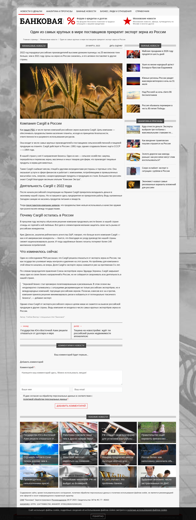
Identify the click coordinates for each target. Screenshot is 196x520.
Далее (78, 326)
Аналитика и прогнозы (59, 11)
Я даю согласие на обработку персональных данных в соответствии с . (57, 397)
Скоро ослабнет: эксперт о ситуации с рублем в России (156, 169)
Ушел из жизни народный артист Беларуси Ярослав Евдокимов (158, 66)
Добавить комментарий (71, 406)
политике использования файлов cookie (147, 510)
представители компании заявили (43, 205)
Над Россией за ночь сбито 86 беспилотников (157, 93)
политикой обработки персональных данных (45, 399)
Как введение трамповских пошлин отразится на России (156, 142)
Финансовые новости (33, 46)
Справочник (142, 11)
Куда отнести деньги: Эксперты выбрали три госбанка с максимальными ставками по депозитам (157, 129)
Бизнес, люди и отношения (115, 11)
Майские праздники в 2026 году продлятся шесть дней (157, 52)
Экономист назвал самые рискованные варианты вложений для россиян (159, 184)
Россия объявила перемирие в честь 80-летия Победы (157, 107)
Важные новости (86, 11)
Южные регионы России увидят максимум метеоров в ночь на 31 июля (158, 81)
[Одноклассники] (175, 3)
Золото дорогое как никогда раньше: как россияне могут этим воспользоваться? (158, 157)
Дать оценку (116, 46)
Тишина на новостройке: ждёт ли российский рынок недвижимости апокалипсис (92, 333)
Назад (24, 326)
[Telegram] (178, 3)
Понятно (98, 516)
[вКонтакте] (171, 3)
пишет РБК (29, 130)
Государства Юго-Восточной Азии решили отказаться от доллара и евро (43, 332)
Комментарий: (27, 367)
